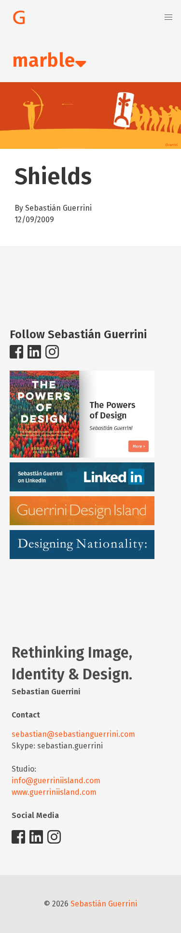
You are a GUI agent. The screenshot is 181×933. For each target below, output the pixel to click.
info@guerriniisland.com (56, 780)
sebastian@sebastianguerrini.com (73, 734)
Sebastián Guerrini (103, 903)
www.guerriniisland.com (54, 792)
